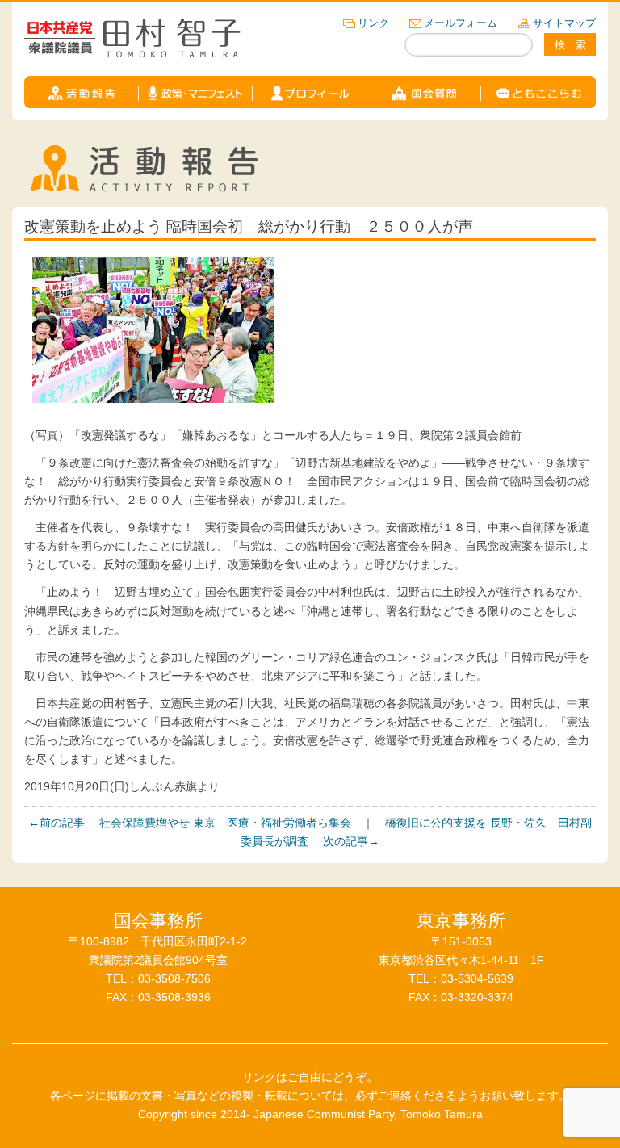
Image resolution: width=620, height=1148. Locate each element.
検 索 (570, 45)
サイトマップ (564, 23)
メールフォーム (460, 23)
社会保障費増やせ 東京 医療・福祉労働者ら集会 (189, 822)
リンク (373, 23)
